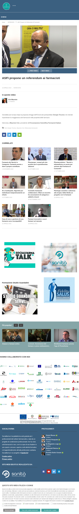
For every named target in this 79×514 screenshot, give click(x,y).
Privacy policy (7, 459)
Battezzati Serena (52, 448)
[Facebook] (44, 471)
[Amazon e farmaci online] (13, 335)
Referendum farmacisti (31, 128)
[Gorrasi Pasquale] (43, 440)
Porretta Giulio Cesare (53, 452)
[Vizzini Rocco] (43, 436)
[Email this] (19, 135)
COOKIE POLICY (69, 500)
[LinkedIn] (59, 471)
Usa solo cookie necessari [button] (30, 510)
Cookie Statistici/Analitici (43, 503)
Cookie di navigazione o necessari (12, 503)
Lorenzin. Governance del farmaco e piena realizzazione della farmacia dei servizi (38, 345)
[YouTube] (49, 471)
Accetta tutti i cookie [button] (50, 510)
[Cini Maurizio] (4, 100)
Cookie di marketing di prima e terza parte (63, 503)
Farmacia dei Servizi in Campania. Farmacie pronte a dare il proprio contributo (12, 164)
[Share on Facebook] (4, 135)
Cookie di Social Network (10, 505)
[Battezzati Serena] (43, 449)
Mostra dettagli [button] (9, 510)
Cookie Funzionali (29, 503)
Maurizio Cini (20, 128)
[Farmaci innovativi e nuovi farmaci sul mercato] (39, 210)
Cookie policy (7, 456)
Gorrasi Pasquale (52, 439)
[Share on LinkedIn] (14, 135)
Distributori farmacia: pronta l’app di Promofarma (64, 345)
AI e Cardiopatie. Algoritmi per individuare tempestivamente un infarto (13, 193)
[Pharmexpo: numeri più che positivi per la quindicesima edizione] (39, 153)
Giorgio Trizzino (11, 128)
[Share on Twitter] (9, 135)
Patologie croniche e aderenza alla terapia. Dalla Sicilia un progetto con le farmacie (64, 193)
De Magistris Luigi (52, 444)
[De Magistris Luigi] (43, 445)
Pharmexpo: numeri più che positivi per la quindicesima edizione (38, 164)
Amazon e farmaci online (10, 344)
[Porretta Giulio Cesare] (43, 453)
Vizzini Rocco (50, 435)
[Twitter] (54, 471)
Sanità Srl (24, 453)
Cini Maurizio (12, 99)
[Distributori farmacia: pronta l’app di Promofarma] (65, 335)
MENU (4, 17)
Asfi (6, 128)
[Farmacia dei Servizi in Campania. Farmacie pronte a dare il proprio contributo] (13, 153)
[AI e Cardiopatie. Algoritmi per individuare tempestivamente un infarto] (13, 182)
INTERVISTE (17, 88)
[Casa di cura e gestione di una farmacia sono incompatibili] (13, 210)
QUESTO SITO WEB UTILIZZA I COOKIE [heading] (17, 485)
